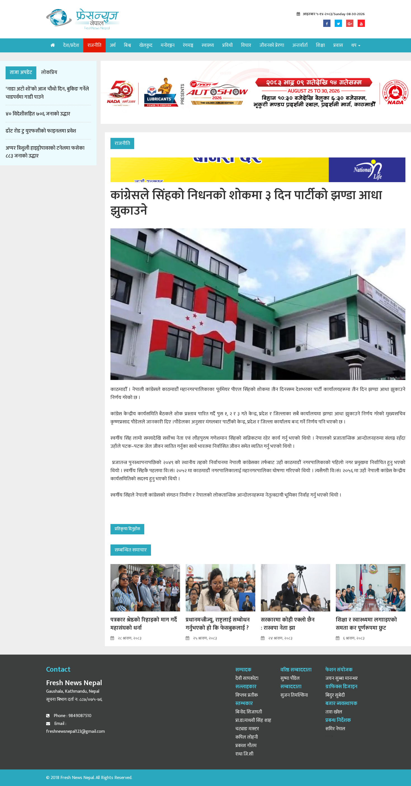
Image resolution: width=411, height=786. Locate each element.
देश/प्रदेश (71, 45)
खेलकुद (145, 45)
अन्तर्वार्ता (300, 45)
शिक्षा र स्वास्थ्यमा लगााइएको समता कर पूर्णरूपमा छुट (366, 624)
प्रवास (338, 45)
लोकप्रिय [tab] (49, 72)
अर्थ (112, 45)
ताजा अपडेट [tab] (21, 72)
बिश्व (127, 45)
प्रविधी (227, 45)
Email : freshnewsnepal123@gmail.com (75, 727)
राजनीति (94, 45)
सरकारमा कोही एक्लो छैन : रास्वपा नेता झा (288, 624)
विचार (246, 45)
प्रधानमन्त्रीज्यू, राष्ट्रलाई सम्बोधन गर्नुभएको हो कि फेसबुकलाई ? (218, 624)
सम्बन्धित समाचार (131, 550)
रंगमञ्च (188, 45)
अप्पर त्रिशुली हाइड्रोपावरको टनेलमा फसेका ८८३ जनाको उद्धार (45, 152)
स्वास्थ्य (208, 45)
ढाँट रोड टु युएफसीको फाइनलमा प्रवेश (41, 131)
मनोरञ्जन (167, 45)
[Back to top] (395, 770)
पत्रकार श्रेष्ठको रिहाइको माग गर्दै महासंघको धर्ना (143, 624)
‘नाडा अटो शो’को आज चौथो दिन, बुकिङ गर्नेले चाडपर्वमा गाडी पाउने (47, 93)
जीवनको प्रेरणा (271, 45)
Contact (58, 670)
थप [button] (354, 45)
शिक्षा (320, 45)
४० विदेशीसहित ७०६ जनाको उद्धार (38, 114)
